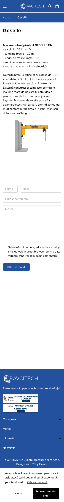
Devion (43, 464)
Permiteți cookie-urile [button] (46, 493)
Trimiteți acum (16, 267)
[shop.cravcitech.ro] (32, 6)
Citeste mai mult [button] (37, 482)
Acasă (6, 17)
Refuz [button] (18, 493)
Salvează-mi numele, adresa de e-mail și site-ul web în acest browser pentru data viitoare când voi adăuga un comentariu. (34, 251)
